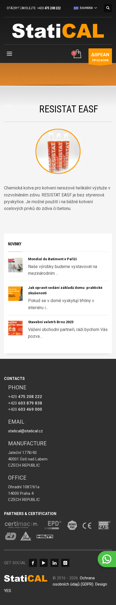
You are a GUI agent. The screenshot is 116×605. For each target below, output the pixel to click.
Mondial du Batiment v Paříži (52, 259)
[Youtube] (44, 563)
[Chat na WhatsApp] (107, 559)
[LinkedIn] (54, 563)
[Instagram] (65, 563)
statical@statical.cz (25, 431)
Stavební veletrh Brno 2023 (50, 322)
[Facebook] (33, 563)
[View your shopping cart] (77, 54)
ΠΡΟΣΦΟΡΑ (100, 57)
